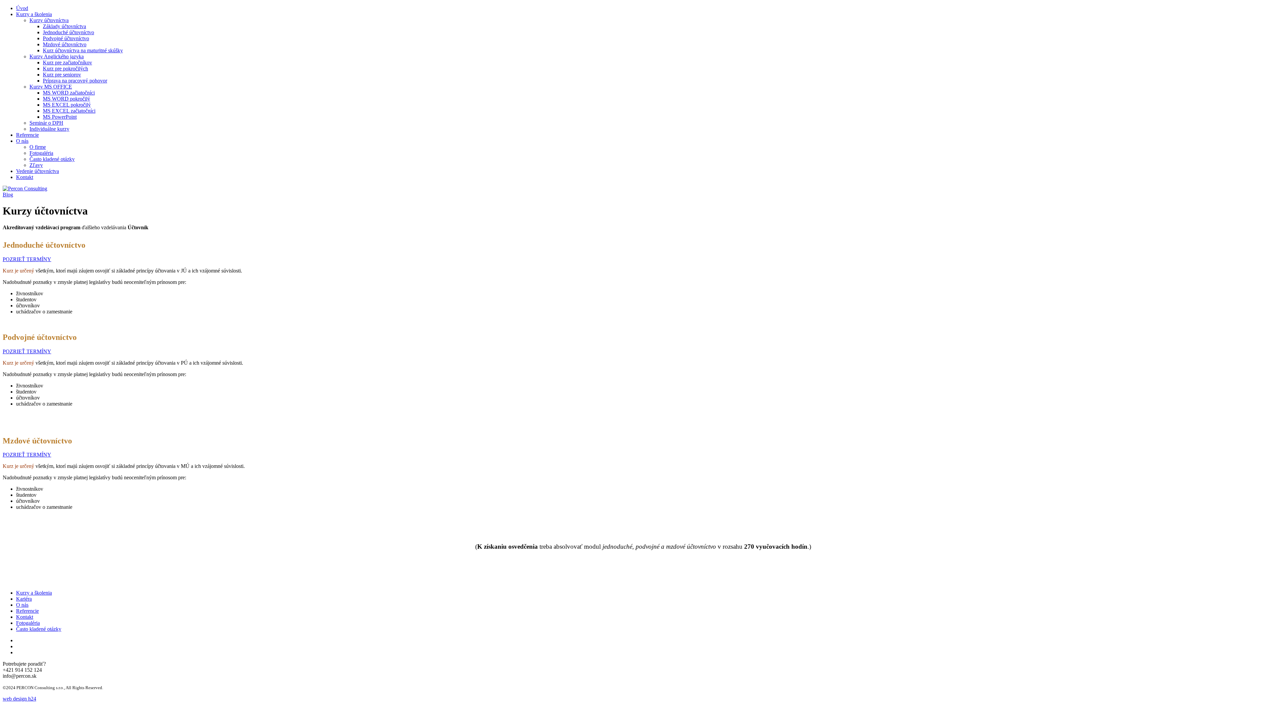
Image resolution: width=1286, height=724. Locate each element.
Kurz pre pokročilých (65, 68)
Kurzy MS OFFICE (50, 86)
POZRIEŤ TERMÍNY (27, 259)
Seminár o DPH (46, 123)
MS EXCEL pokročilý (67, 105)
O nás (22, 141)
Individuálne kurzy (49, 129)
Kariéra (24, 599)
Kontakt (24, 177)
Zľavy (36, 165)
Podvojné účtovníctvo (66, 38)
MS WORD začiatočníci (69, 93)
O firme (37, 147)
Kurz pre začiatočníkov (67, 62)
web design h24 (19, 699)
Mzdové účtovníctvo (64, 44)
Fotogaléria (41, 153)
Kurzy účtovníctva (49, 20)
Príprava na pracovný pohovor (75, 80)
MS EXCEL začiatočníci (69, 111)
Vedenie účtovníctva (37, 171)
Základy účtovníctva (64, 26)
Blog (8, 194)
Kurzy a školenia (34, 14)
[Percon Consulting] (25, 188)
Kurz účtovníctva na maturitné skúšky (83, 50)
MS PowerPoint (60, 117)
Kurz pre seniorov (62, 74)
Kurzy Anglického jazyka (56, 56)
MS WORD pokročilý (66, 99)
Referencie (27, 135)
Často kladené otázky (52, 159)
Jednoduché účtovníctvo (68, 32)
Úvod (22, 8)
